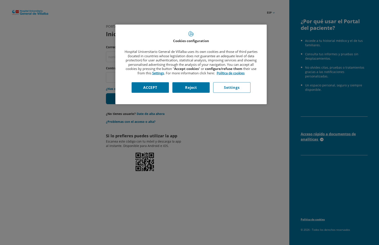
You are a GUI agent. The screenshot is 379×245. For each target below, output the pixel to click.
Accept (150, 87)
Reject (191, 87)
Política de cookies (231, 73)
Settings (232, 87)
